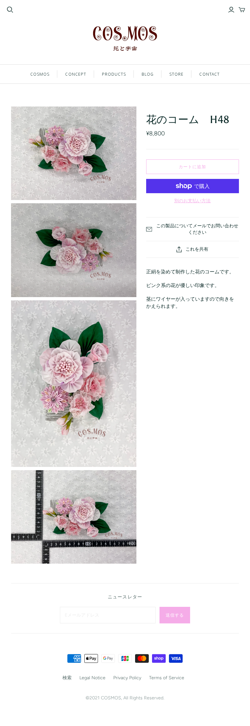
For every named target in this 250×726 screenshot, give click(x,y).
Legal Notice (92, 678)
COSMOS (39, 74)
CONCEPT (75, 74)
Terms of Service (166, 678)
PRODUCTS (114, 74)
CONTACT (209, 74)
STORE (176, 74)
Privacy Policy (127, 678)
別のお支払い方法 (192, 201)
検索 (67, 678)
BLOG (148, 74)
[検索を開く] (10, 9)
